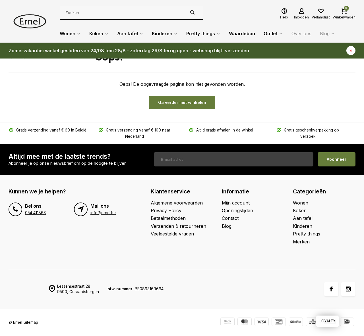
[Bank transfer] (227, 322)
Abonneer (336, 159)
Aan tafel (127, 33)
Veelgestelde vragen (172, 234)
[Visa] (262, 322)
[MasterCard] (244, 322)
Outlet (271, 33)
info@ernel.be (103, 212)
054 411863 (35, 212)
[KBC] (313, 322)
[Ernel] (30, 21)
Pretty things (200, 33)
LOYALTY (327, 321)
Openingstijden (237, 210)
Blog (325, 33)
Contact (230, 218)
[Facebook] (331, 289)
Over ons (301, 33)
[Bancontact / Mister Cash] (279, 322)
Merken (301, 242)
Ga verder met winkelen (182, 102)
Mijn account (236, 203)
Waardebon (242, 33)
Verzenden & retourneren (178, 226)
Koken (96, 33)
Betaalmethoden (168, 218)
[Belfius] (296, 322)
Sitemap (31, 322)
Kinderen (162, 33)
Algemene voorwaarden (177, 203)
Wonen (67, 33)
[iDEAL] (347, 322)
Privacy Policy (166, 210)
